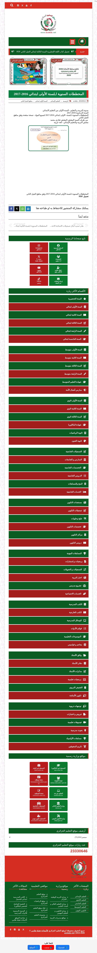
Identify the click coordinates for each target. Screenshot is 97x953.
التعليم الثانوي (81, 900)
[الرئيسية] (82, 41)
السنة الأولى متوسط (74, 350)
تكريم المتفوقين (75, 746)
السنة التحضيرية (75, 299)
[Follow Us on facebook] (10, 929)
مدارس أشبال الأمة (74, 390)
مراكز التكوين (77, 535)
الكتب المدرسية (76, 604)
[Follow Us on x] (23, 929)
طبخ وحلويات (77, 518)
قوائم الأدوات (76, 628)
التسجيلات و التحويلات (73, 569)
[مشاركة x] (16, 208)
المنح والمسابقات (75, 484)
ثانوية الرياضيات (76, 433)
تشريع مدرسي (75, 586)
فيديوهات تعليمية (75, 722)
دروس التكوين (76, 543)
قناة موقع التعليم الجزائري (40, 909)
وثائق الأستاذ (76, 655)
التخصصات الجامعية (73, 468)
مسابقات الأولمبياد (74, 738)
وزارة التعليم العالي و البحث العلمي (59, 905)
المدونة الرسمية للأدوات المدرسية (20, 912)
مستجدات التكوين (74, 502)
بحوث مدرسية (77, 730)
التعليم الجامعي (80, 903)
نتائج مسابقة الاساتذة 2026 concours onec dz (28, 78)
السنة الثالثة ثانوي (74, 417)
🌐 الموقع (34, 947)
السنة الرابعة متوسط (73, 374)
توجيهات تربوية (75, 706)
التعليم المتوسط (80, 907)
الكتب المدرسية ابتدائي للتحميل (20, 898)
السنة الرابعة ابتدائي (73, 331)
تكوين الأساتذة (76, 695)
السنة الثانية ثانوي (74, 409)
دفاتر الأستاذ (77, 663)
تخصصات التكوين (74, 527)
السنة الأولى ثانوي (75, 400)
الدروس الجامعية (75, 476)
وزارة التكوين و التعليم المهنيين (61, 912)
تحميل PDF (83, 196)
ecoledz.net (69, 933)
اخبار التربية (77, 577)
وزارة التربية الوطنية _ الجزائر (59, 898)
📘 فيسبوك (62, 947)
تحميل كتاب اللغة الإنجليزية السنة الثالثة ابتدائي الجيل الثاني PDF (58, 52)
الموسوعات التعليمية (73, 636)
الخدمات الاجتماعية (73, 594)
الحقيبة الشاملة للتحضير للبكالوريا (20, 905)
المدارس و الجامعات (73, 459)
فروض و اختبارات (74, 714)
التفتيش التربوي (76, 687)
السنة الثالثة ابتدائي (74, 323)
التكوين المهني (81, 911)
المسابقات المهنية (74, 553)
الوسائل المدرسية (74, 620)
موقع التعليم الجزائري (42, 895)
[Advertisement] (45, 172)
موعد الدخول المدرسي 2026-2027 (68, 78)
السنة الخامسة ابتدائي (72, 339)
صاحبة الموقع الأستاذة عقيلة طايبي (19, 919)
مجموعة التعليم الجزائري (40, 916)
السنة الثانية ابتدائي (74, 315)
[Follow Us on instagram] (15, 929)
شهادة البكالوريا (75, 425)
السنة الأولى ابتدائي (41, 101)
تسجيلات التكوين (75, 510)
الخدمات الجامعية (74, 492)
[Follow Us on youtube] (19, 929)
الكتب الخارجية (75, 612)
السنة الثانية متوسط (73, 358)
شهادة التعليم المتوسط (72, 382)
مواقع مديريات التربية (58, 918)
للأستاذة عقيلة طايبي (39, 931)
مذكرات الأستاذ (75, 671)
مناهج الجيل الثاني (26, 101)
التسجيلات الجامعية (74, 451)
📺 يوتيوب (48, 947)
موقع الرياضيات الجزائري (40, 902)
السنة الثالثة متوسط (73, 366)
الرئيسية (65, 101)
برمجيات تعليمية (75, 679)
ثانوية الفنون (77, 441)
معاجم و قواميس (75, 645)
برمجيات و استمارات (74, 561)
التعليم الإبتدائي (55, 101)
